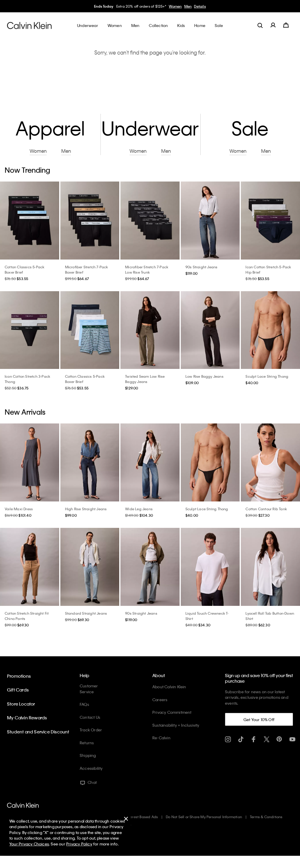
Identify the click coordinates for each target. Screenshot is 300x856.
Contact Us (90, 717)
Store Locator (21, 704)
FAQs (84, 704)
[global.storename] (29, 25)
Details (200, 6)
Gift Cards (18, 690)
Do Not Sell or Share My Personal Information (204, 816)
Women (175, 6)
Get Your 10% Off (259, 719)
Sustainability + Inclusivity (176, 725)
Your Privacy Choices (29, 843)
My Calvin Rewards (27, 718)
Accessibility (91, 768)
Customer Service (89, 688)
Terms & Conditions (266, 816)
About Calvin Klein (169, 686)
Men (188, 6)
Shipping (88, 755)
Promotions (19, 676)
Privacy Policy (79, 843)
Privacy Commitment (172, 712)
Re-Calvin (161, 737)
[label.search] (260, 25)
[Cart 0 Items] (286, 25)
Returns (87, 742)
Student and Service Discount (38, 732)
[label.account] (273, 25)
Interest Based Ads (142, 816)
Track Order (91, 729)
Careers (159, 699)
